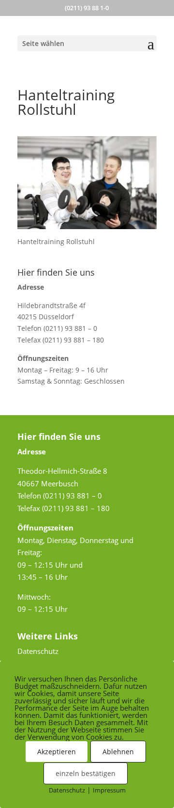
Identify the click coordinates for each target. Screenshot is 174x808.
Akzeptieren (56, 751)
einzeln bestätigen (86, 773)
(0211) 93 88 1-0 (87, 7)
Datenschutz (37, 651)
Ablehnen (118, 751)
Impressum (109, 790)
